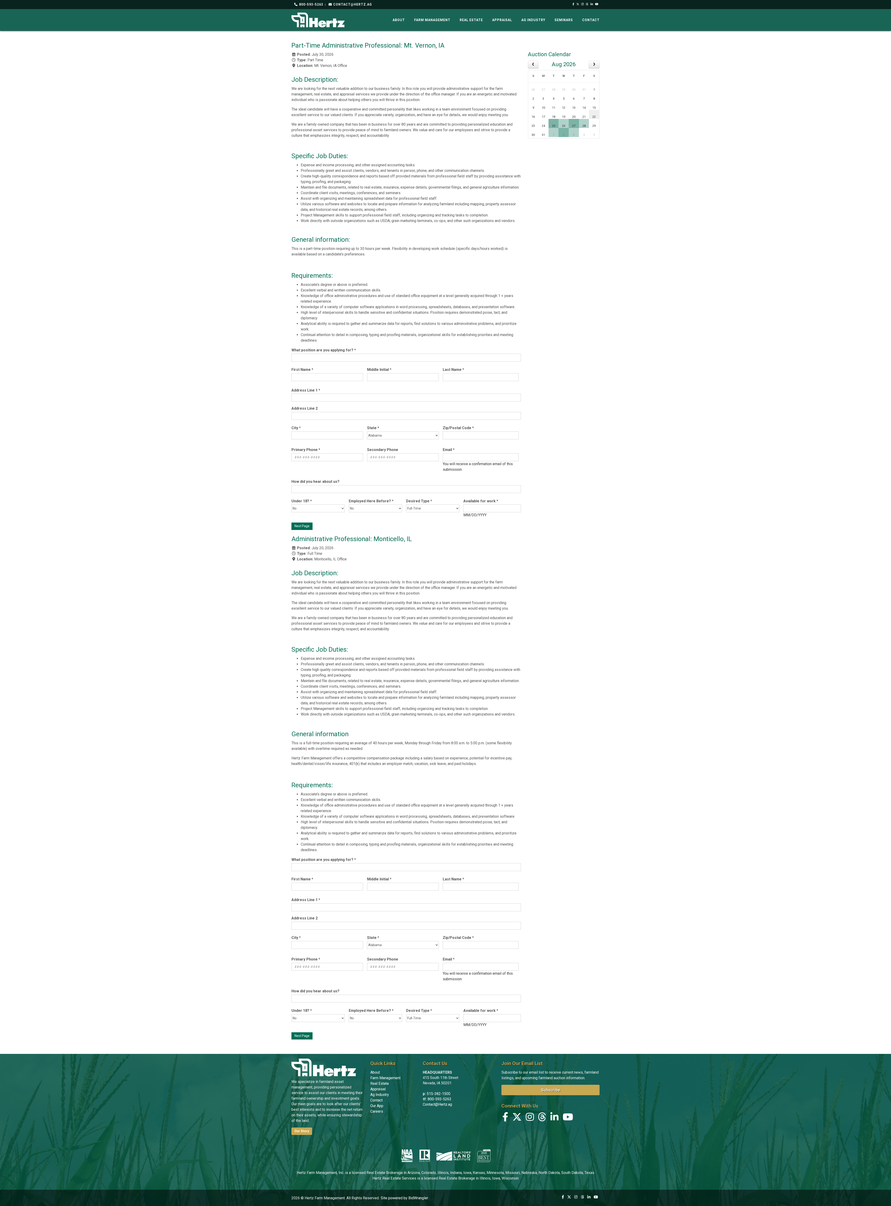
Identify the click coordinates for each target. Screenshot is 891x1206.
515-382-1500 (438, 1094)
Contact (591, 20)
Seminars (564, 20)
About (399, 20)
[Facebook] (573, 4)
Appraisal (502, 20)
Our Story (301, 1131)
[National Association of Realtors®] (425, 1155)
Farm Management (432, 20)
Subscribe (550, 1090)
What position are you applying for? (323, 350)
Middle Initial (379, 369)
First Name (302, 369)
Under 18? (301, 501)
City (296, 428)
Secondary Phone (382, 450)
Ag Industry (533, 20)
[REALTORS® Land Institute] (454, 1155)
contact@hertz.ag (352, 4)
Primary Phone (305, 450)
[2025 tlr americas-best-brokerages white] (484, 1155)
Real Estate (471, 20)
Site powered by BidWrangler (404, 1198)
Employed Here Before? (371, 501)
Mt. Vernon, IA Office (330, 65)
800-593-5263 (310, 4)
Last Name (453, 369)
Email (449, 450)
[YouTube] (597, 4)
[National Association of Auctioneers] (407, 1155)
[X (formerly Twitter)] (577, 4)
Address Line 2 (304, 408)
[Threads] (587, 4)
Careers (376, 1111)
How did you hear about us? (315, 481)
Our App (376, 1106)
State (373, 428)
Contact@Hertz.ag (437, 1104)
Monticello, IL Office (330, 559)
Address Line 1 (305, 390)
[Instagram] (582, 4)
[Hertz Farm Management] (318, 19)
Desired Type (419, 501)
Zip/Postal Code (458, 428)
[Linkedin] (592, 4)
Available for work (480, 501)
